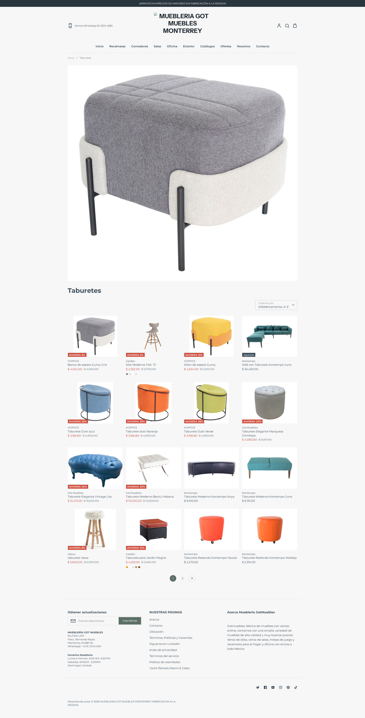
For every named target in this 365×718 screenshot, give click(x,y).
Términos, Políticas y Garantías (170, 638)
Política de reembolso (164, 662)
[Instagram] (280, 687)
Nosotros (243, 46)
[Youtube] (273, 687)
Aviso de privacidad (163, 650)
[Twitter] (258, 687)
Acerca (154, 619)
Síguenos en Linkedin (164, 644)
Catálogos (207, 46)
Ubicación (156, 631)
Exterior (188, 46)
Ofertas (226, 46)
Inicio (100, 46)
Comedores (139, 46)
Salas (157, 46)
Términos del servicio (164, 656)
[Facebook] (265, 687)
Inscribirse (130, 620)
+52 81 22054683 (91, 646)
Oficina (172, 46)
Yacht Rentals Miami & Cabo (169, 668)
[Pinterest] (288, 687)
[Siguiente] (192, 579)
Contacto (263, 46)
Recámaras (117, 46)
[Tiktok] (296, 687)
